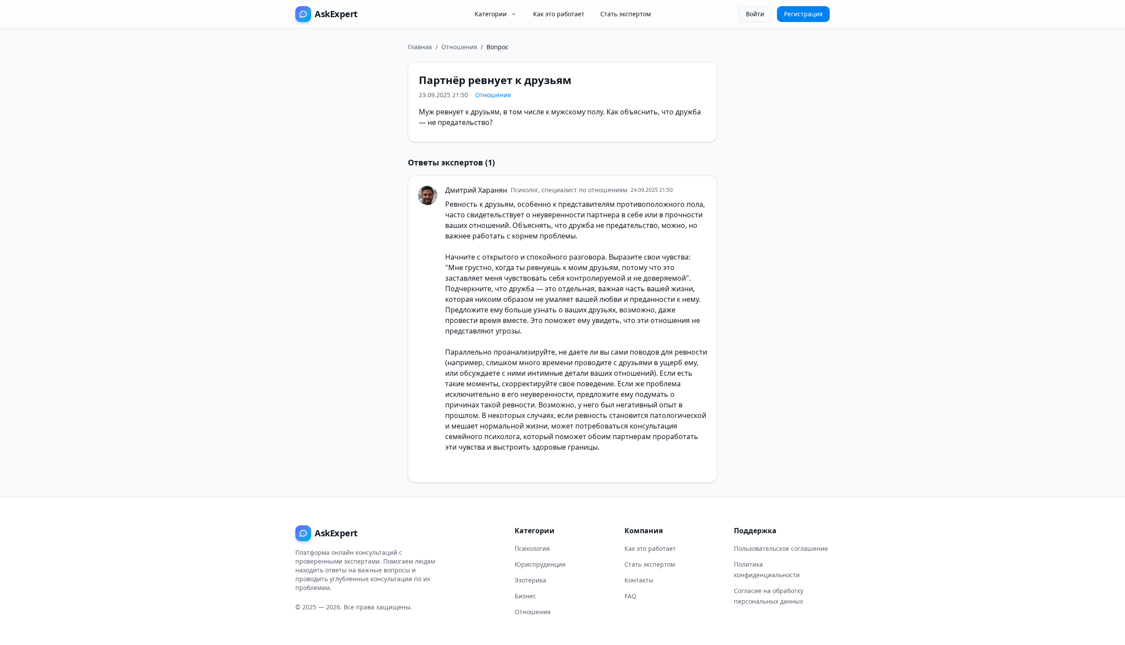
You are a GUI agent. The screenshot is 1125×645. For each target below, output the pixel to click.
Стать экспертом (625, 14)
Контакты (638, 580)
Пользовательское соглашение (781, 548)
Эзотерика (530, 580)
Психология (532, 548)
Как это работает (558, 14)
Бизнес (525, 596)
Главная (420, 47)
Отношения (459, 47)
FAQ (630, 596)
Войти (755, 14)
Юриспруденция (540, 564)
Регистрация (803, 14)
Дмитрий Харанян (476, 190)
